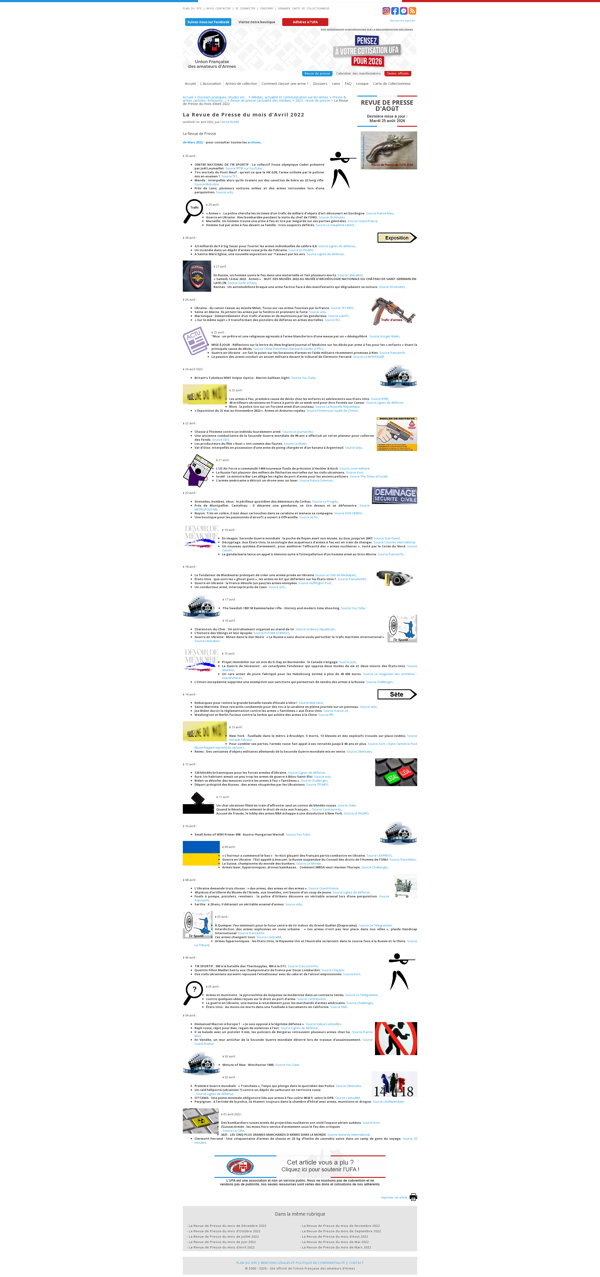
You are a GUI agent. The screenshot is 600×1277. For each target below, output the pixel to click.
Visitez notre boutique (257, 22)
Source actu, (225, 192)
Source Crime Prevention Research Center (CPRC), (288, 349)
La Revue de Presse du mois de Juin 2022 (222, 1242)
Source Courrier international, (395, 542)
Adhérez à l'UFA (305, 22)
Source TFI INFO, (317, 784)
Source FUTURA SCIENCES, (272, 633)
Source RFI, (326, 715)
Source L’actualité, (269, 937)
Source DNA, (339, 1007)
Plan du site (192, 8)
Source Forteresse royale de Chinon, (333, 410)
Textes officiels (398, 73)
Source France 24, (336, 711)
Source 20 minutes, (392, 287)
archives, (255, 142)
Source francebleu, (403, 859)
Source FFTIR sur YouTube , (244, 168)
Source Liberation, (207, 641)
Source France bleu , (380, 213)
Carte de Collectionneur (392, 83)
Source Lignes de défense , (307, 772)
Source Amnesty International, (348, 1134)
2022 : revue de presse (312, 100)
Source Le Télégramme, (362, 995)
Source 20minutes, (360, 751)
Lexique (362, 83)
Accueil (190, 83)
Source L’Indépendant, (389, 1101)
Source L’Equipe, (333, 970)
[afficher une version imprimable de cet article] (413, 1200)
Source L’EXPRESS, (380, 855)
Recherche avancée (402, 20)
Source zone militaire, (355, 468)
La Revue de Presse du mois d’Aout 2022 (335, 1236)
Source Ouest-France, (363, 221)
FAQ (348, 83)
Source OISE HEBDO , (349, 513)
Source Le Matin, (295, 443)
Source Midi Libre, (207, 184)
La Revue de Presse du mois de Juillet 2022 (224, 1236)
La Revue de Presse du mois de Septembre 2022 (341, 1231)
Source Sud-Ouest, (387, 538)
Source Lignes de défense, (337, 246)
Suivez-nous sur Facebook (208, 22)
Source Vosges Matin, (384, 336)
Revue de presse (317, 73)
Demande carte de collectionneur (303, 8)
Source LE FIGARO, (301, 250)
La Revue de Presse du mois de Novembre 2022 (341, 1226)
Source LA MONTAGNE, (369, 357)
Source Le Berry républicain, (316, 629)
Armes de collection (241, 83)
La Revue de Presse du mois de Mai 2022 (335, 1242)
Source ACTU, (308, 517)
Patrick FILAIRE (229, 122)
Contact (356, 1263)
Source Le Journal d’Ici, (298, 431)
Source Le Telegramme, (375, 925)
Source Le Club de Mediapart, (335, 575)
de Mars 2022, (193, 142)
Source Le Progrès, (325, 501)
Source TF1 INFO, (342, 308)
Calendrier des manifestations (358, 73)
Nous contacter (218, 8)
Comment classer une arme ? (285, 83)
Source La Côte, (234, 1130)
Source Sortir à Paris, (242, 283)
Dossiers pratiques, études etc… (222, 97)
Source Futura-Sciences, (316, 480)
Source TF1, (230, 176)
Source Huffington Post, (315, 583)
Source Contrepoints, (327, 809)
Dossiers (320, 83)
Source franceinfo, (392, 353)
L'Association (210, 83)
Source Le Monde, (309, 863)
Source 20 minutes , (332, 217)
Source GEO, (221, 439)
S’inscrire (266, 8)
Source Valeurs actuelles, (324, 1024)
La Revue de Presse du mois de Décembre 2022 (227, 1226)
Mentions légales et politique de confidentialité (303, 1263)
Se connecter (245, 8)
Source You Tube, (303, 378)
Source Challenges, (380, 682)
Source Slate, (347, 805)
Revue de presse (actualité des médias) (260, 100)
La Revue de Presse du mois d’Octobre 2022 (225, 1231)
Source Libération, (351, 275)
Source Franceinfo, (251, 933)
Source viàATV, (338, 316)
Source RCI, (333, 320)
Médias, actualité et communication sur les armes (289, 97)
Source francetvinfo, (352, 579)
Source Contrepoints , (312, 999)
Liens (336, 83)
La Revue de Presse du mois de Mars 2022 (336, 1247)
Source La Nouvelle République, (337, 406)
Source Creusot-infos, (303, 966)
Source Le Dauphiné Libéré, (335, 225)
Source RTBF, (380, 399)
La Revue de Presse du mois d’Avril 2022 (222, 1247)
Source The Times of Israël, (369, 476)
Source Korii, (355, 472)
